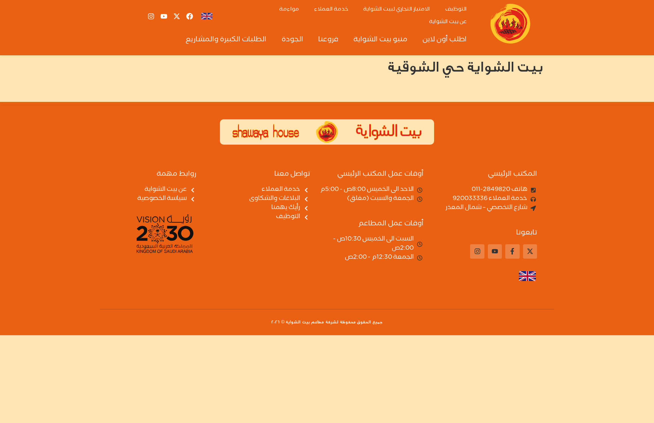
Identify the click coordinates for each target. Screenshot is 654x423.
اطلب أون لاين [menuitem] (444, 40)
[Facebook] (189, 16)
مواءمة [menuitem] (289, 10)
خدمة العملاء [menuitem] (331, 10)
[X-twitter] (176, 16)
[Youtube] (163, 16)
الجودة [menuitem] (292, 40)
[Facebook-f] (512, 251)
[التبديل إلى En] (207, 16)
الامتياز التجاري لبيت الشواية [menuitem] (396, 10)
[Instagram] (151, 16)
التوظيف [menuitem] (456, 10)
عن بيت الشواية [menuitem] (448, 22)
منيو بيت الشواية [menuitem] (380, 40)
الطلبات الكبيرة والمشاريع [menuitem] (225, 40)
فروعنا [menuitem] (328, 40)
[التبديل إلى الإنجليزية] (521, 276)
